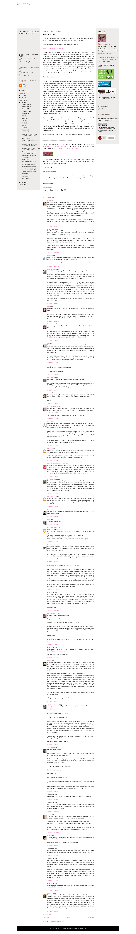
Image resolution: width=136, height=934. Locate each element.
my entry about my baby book (68, 148)
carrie (49, 393)
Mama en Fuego (52, 406)
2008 (22, 100)
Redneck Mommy (52, 613)
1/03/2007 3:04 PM (52, 363)
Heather (49, 545)
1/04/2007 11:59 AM (53, 832)
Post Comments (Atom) (57, 921)
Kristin (49, 835)
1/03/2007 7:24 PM (52, 542)
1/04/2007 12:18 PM (53, 846)
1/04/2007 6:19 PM (52, 911)
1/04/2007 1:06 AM (52, 644)
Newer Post (46, 917)
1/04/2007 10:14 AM (53, 800)
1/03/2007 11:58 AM (53, 226)
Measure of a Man (27, 132)
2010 (22, 95)
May (23, 120)
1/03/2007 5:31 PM (52, 493)
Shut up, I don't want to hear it (53, 48)
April (23, 123)
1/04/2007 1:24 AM (52, 658)
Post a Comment (47, 914)
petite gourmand (52, 527)
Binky (49, 200)
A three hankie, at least (28, 164)
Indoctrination (26, 176)
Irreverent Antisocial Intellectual (56, 464)
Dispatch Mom (61, 178)
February (25, 127)
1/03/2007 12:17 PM (53, 266)
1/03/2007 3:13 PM (52, 390)
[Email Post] (64, 190)
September (25, 111)
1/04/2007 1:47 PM (52, 880)
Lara (48, 510)
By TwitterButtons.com (104, 115)
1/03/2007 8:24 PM (52, 561)
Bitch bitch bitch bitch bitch (29, 162)
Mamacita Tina (51, 479)
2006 (22, 182)
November (25, 106)
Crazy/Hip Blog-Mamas (27, 62)
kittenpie (49, 893)
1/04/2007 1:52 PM (52, 890)
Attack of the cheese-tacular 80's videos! (30, 156)
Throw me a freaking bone (29, 166)
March (24, 125)
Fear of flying (26, 159)
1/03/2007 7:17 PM (52, 525)
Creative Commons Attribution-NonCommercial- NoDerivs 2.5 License (107, 130)
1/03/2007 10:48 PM (53, 610)
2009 (22, 98)
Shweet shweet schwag (29, 171)
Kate (48, 307)
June (23, 118)
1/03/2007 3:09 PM (52, 374)
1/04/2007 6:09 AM (52, 792)
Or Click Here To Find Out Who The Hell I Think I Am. (108, 58)
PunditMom (50, 324)
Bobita (49, 661)
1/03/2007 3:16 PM (52, 403)
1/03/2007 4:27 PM (52, 445)
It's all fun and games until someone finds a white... (30, 135)
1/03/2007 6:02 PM (52, 507)
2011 (22, 93)
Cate (48, 422)
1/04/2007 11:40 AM (53, 811)
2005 (22, 185)
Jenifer (49, 814)
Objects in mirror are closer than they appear (30, 152)
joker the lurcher (52, 269)
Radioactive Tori (52, 496)
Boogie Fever (26, 138)
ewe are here (51, 377)
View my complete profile (105, 53)
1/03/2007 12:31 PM (53, 304)
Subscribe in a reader (104, 61)
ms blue (49, 255)
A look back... (26, 178)
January (24, 130)
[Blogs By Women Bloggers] (20, 79)
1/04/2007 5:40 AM (52, 745)
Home (68, 917)
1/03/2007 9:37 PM (52, 589)
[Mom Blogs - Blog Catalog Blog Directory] (29, 82)
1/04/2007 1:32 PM (52, 855)
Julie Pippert (51, 747)
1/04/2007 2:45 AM (52, 701)
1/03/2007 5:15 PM (52, 476)
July (23, 116)
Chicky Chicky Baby (104, 44)
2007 (22, 102)
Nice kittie (25, 173)
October (24, 109)
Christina (50, 448)
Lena (48, 519)
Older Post (91, 917)
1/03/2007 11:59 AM (53, 252)
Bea (48, 343)
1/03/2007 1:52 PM (52, 340)
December (25, 104)
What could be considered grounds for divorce (29, 145)
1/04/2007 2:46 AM (52, 709)
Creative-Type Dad (52, 704)
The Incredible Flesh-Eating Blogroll (106, 98)
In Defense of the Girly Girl (29, 169)
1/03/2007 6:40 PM (52, 517)
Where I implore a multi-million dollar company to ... (31, 148)
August (24, 113)
